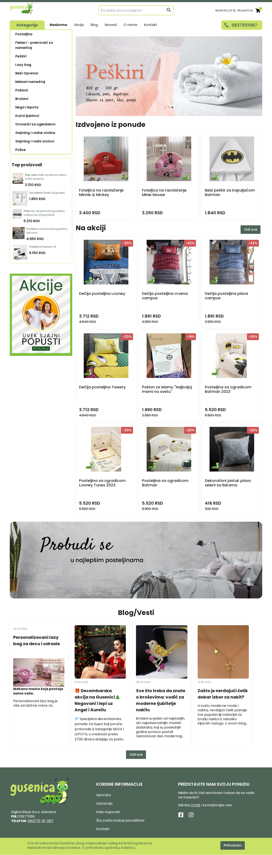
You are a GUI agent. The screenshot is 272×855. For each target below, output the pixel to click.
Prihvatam (232, 845)
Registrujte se (225, 10)
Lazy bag (23, 64)
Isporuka (103, 795)
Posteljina (23, 34)
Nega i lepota (26, 107)
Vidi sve (250, 229)
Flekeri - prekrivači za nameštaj (34, 45)
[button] (165, 107)
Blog (94, 24)
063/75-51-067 (40, 820)
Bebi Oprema (26, 73)
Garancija (104, 803)
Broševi (21, 98)
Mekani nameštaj (30, 81)
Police (20, 149)
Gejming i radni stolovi (34, 141)
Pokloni (21, 90)
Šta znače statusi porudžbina (120, 820)
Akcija (79, 24)
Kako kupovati (108, 812)
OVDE (195, 805)
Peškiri (21, 56)
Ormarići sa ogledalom (35, 124)
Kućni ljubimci (27, 115)
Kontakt (150, 24)
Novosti (111, 24)
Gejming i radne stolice (35, 132)
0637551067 (244, 25)
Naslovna (58, 24)
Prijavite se (245, 10)
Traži (169, 9)
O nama (130, 24)
